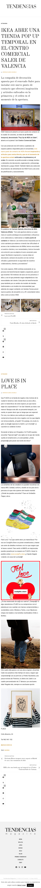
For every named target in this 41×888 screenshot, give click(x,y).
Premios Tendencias (20, 856)
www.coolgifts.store (18, 554)
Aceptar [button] (30, 885)
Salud (20, 853)
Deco (20, 851)
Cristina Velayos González (10, 72)
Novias (20, 848)
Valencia (6, 750)
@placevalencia (6, 745)
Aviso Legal (21, 885)
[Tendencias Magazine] (21, 5)
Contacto (20, 859)
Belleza (20, 842)
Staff (20, 862)
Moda (20, 839)
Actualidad (4, 23)
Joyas (20, 845)
